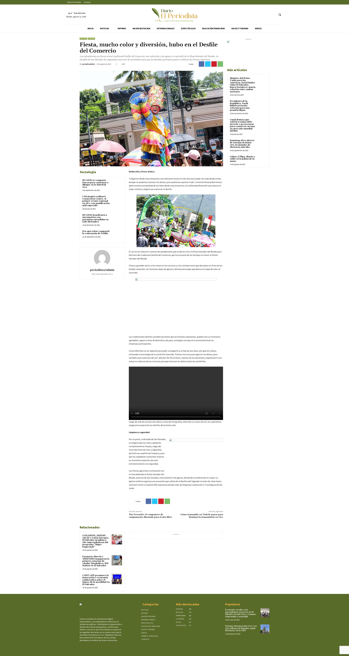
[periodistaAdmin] (102, 258)
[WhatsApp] (220, 64)
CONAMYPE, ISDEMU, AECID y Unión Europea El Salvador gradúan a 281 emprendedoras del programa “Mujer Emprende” (95, 541)
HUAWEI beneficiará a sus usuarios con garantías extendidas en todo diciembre (95, 218)
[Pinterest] (214, 64)
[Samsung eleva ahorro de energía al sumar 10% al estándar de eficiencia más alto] (262, 143)
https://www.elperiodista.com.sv (102, 274)
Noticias (83, 39)
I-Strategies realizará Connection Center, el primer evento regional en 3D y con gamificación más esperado (96, 201)
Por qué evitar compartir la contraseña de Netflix (96, 232)
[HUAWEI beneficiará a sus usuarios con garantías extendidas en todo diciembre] (117, 219)
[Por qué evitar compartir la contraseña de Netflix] (117, 235)
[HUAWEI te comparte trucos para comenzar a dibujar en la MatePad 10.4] (117, 184)
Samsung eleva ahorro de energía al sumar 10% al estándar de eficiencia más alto (242, 144)
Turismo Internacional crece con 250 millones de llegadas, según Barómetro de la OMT (241, 628)
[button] (279, 14)
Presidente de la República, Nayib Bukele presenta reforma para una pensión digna (239, 105)
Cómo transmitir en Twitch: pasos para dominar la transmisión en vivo (201, 515)
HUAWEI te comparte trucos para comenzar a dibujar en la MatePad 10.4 (95, 183)
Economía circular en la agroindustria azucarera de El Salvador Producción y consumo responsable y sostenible (240, 613)
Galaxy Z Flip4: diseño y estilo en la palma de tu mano (242, 158)
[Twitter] (269, 15)
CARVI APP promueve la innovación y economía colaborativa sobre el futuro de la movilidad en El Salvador (96, 580)
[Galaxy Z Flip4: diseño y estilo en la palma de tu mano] (262, 160)
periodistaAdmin (88, 64)
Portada (91, 39)
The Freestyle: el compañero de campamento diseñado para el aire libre (150, 515)
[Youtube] (274, 15)
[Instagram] (264, 15)
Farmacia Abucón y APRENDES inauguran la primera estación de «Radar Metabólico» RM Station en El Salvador (95, 561)
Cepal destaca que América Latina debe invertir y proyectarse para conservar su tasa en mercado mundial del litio (242, 125)
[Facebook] (259, 15)
